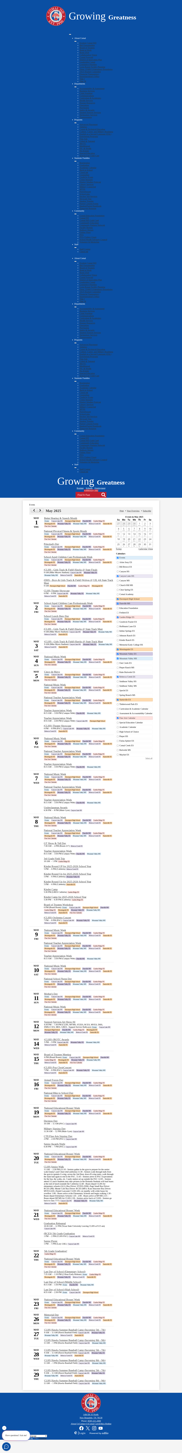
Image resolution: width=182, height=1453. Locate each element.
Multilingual (85, 146)
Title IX (83, 81)
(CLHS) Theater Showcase (57, 725)
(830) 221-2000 (94, 1421)
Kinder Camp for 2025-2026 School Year (65, 897)
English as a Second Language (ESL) (95, 134)
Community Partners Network (92, 225)
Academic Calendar (88, 168)
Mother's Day (51, 993)
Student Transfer (87, 201)
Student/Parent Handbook (90, 206)
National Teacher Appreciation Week (62, 697)
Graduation (84, 165)
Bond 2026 (84, 52)
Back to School (86, 170)
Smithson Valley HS (127, 681)
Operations (84, 105)
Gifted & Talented (87, 141)
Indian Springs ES (127, 631)
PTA (82, 235)
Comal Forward (86, 57)
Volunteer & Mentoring (89, 242)
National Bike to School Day (58, 1093)
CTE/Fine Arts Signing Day (58, 1136)
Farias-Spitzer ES (126, 741)
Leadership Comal (87, 62)
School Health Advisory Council (93, 239)
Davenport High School (129, 599)
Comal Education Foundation (92, 215)
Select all (148, 758)
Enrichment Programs (89, 136)
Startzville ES (125, 700)
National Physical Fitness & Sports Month (65, 531)
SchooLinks (85, 194)
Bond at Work (86, 50)
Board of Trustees (87, 48)
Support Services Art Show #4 (59, 1022)
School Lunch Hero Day (56, 616)
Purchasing (84, 108)
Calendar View (146, 548)
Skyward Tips (85, 199)
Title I (82, 79)
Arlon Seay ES (125, 562)
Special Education (87, 153)
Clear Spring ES (126, 590)
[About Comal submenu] (75, 41)
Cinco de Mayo (52, 671)
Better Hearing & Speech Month (60, 518)
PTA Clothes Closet (88, 237)
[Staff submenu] (75, 247)
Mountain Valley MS (128, 658)
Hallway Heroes (86, 230)
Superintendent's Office (89, 76)
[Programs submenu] (75, 122)
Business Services (87, 91)
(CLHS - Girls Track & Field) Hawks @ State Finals (70, 569)
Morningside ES (126, 649)
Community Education (89, 223)
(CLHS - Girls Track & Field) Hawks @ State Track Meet (73, 629)
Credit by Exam (86, 177)
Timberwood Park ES (128, 704)
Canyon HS (124, 571)
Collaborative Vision (88, 55)
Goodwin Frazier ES (128, 622)
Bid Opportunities (87, 45)
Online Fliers (85, 232)
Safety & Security (87, 110)
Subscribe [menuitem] (147, 511)
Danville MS (124, 603)
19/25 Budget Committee (90, 72)
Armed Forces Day (53, 1080)
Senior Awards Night (54, 1144)
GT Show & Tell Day (55, 843)
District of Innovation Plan (91, 60)
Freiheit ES (124, 613)
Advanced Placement (89, 124)
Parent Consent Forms (89, 204)
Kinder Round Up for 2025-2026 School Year (67, 874)
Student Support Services (90, 112)
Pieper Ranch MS (126, 667)
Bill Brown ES (125, 567)
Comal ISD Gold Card (89, 220)
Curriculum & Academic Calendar (133, 709)
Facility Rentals (86, 227)
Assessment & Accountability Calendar (135, 713)
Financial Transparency (89, 74)
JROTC (83, 144)
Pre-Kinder (84, 151)
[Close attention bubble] (4, 1428)
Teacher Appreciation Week (58, 710)
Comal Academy (126, 594)
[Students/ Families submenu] (75, 161)
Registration (85, 163)
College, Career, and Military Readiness (96, 132)
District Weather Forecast (90, 182)
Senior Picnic (50, 1241)
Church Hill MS (126, 585)
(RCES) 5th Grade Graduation (59, 1233)
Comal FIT (84, 218)
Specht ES (123, 690)
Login (82, 1433)
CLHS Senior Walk (54, 1166)
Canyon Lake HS (126, 576)
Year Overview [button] (133, 511)
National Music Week (55, 656)
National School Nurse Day (58, 978)
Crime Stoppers (86, 180)
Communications (87, 96)
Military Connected (88, 187)
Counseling (84, 175)
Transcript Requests (88, 208)
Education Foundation (128, 608)
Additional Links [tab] (91, 490)
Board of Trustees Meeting (57, 1054)
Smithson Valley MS (128, 686)
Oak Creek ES (125, 663)
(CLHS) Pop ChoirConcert (57, 1067)
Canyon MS (124, 580)
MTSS (82, 189)
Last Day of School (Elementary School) (64, 1271)
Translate (42, 1438)
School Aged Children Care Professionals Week (68, 557)
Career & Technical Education (92, 129)
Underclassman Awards (55, 807)
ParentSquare (85, 192)
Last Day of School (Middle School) (62, 1282)
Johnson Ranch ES (127, 635)
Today (119, 548)
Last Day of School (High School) (61, 1289)
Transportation (86, 117)
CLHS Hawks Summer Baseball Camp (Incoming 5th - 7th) (74, 1329)
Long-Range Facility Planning (92, 67)
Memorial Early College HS (131, 645)
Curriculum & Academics (90, 98)
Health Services (86, 100)
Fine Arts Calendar (127, 718)
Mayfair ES (124, 755)
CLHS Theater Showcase (57, 590)
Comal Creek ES (126, 745)
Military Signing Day (55, 1128)
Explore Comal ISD (88, 43)
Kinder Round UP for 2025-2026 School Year (67, 866)
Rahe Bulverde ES (127, 672)
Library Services (87, 184)
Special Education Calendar (131, 722)
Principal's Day (51, 544)
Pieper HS (123, 736)
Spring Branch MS (127, 695)
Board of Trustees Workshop (58, 904)
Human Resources (87, 103)
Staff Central (85, 249)
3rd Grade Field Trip (54, 858)
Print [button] (122, 511)
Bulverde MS (125, 750)
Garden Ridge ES (126, 617)
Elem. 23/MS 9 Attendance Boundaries (96, 69)
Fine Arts (83, 139)
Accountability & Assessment (92, 88)
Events (122, 557)
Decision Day (51, 1121)
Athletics (83, 127)
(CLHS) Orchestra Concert (57, 917)
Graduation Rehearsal (55, 1223)
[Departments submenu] (75, 86)
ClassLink (84, 172)
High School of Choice (129, 732)
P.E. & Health (85, 148)
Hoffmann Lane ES (127, 626)
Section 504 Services (88, 196)
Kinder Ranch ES (126, 640)
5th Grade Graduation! (55, 1251)
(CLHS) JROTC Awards (56, 1039)
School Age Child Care (89, 156)
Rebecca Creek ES (127, 677)
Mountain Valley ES (127, 654)
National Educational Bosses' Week (62, 1108)
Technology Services (88, 115)
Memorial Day (51, 1314)
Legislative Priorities (88, 64)
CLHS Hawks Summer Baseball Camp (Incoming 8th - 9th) (74, 1340)
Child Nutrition (86, 93)
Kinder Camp (51, 889)
